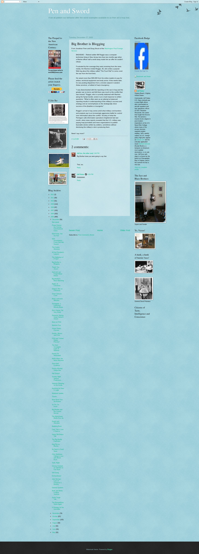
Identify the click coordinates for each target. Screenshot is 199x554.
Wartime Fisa (56, 325)
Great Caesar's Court (57, 294)
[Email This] (88, 139)
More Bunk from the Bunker (57, 400)
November (56, 513)
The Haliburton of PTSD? (57, 258)
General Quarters (57, 487)
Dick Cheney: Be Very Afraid (57, 311)
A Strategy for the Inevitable (58, 508)
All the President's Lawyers (58, 253)
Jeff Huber (80, 174)
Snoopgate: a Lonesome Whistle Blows (57, 305)
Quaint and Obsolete (56, 422)
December (56, 219)
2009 (52, 204)
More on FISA (56, 322)
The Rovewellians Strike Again (58, 503)
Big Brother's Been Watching (58, 279)
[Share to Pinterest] (96, 139)
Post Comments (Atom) (86, 235)
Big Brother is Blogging (56, 263)
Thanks (54, 396)
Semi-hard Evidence (56, 364)
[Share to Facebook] (94, 139)
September (56, 519)
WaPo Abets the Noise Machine (58, 359)
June (54, 529)
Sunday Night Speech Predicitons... (57, 378)
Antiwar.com (140, 140)
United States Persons (56, 329)
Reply (79, 167)
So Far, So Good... (55, 405)
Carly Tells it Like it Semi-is (57, 430)
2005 (52, 217)
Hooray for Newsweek (56, 354)
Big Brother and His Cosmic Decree (57, 411)
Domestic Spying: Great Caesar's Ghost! (58, 317)
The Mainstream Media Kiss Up (57, 417)
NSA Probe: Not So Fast (57, 234)
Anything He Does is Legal (58, 389)
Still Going (55, 473)
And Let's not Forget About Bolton (57, 274)
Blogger (109, 549)
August (55, 523)
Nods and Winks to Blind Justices (57, 492)
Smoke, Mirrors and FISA (57, 334)
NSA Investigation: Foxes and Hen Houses (58, 241)
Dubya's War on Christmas (57, 289)
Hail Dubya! (56, 373)
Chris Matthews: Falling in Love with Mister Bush (57, 456)
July (54, 526)
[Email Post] (83, 139)
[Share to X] (92, 139)
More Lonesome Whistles (57, 299)
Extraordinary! (56, 476)
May (54, 532)
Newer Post (74, 230)
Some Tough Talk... (56, 498)
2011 (52, 198)
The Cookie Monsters (56, 248)
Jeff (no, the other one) (85, 153)
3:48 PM (96, 153)
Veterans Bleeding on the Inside (58, 384)
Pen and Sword (69, 10)
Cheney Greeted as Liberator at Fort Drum (57, 467)
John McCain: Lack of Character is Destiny (57, 481)
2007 (52, 210)
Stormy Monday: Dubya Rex (57, 369)
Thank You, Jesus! (56, 268)
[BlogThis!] (90, 139)
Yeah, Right (56, 463)
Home (100, 230)
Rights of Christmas (56, 284)
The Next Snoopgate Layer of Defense (56, 347)
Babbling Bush (57, 426)
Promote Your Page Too (141, 71)
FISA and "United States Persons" (57, 340)
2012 (52, 194)
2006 (52, 213)
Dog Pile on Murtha (56, 445)
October (55, 516)
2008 (52, 207)
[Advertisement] (99, 222)
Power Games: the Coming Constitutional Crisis (57, 227)
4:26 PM (90, 174)
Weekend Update (57, 393)
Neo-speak (55, 222)
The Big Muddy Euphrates (57, 440)
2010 (52, 201)
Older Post (125, 230)
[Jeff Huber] (141, 69)
